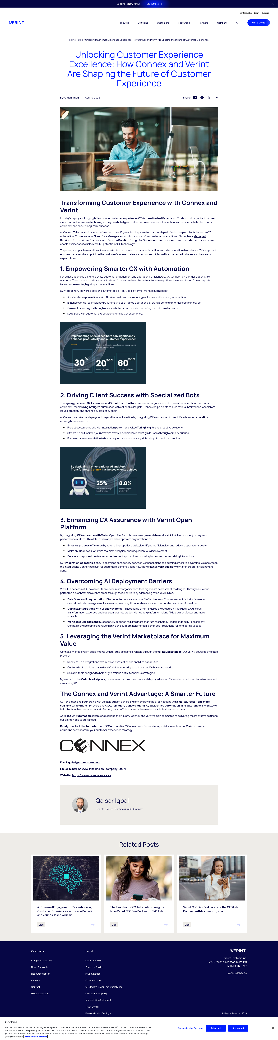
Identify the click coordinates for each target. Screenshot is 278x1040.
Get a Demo (258, 22)
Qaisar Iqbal (71, 97)
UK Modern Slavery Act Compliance (104, 986)
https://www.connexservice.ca (91, 775)
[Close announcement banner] (272, 4)
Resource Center (40, 973)
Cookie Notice (93, 980)
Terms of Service (94, 967)
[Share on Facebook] (202, 97)
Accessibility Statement (98, 1000)
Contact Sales (246, 13)
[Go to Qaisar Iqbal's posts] (80, 805)
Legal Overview (93, 960)
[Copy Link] (216, 97)
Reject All (216, 1028)
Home (73, 39)
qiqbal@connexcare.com (84, 762)
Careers (35, 980)
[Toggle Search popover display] (237, 23)
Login (256, 13)
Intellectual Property (96, 993)
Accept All (238, 1028)
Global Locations (40, 993)
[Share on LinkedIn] (195, 97)
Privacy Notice (93, 973)
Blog (81, 39)
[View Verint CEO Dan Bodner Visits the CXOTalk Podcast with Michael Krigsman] (212, 894)
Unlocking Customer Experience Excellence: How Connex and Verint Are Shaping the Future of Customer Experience (147, 39)
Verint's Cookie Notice (35, 1036)
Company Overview (41, 960)
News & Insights (39, 967)
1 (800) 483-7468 (237, 973)
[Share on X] (209, 97)
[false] (272, 1028)
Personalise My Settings (98, 1013)
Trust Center (92, 1006)
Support (265, 13)
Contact (35, 986)
